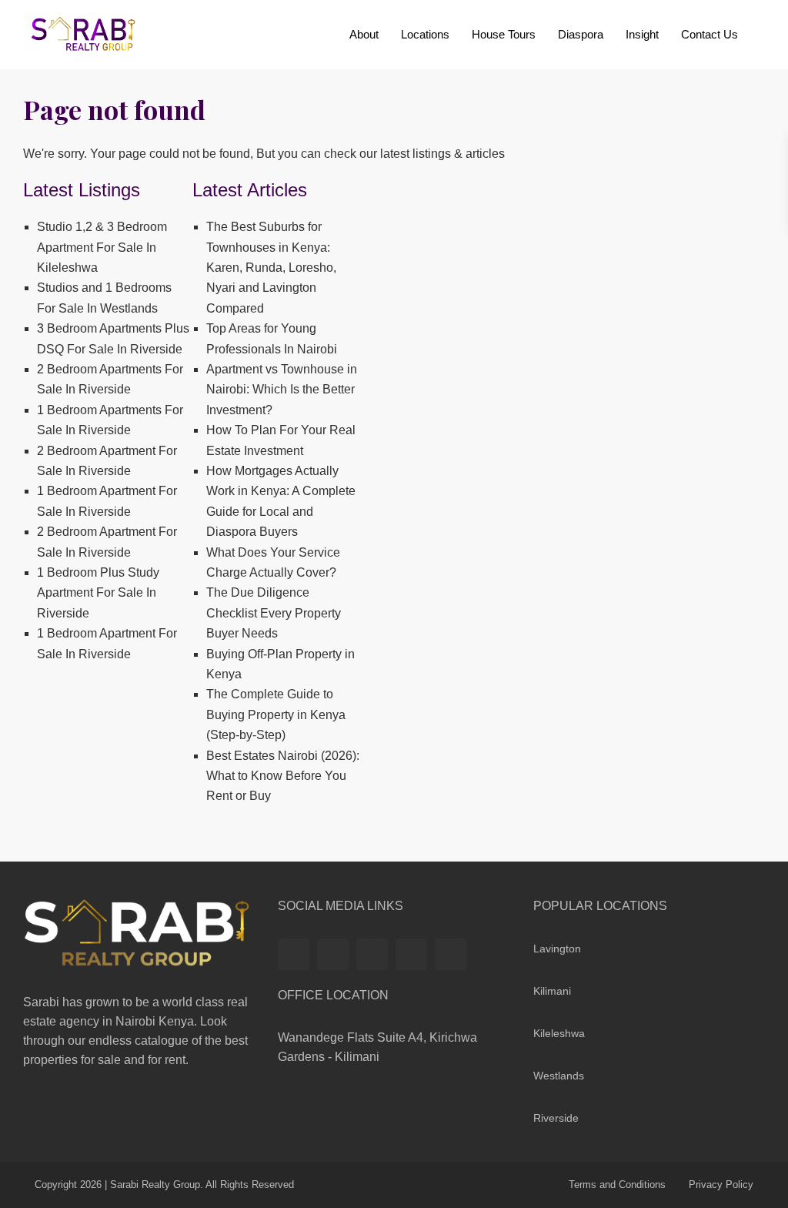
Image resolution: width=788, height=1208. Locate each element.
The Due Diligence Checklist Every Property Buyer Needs (273, 613)
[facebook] (293, 954)
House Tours (504, 34)
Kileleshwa (559, 1033)
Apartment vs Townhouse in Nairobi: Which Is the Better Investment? (281, 390)
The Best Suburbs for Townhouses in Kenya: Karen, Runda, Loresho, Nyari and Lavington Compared (271, 267)
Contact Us (709, 34)
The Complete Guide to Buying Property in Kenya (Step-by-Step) (276, 714)
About (364, 34)
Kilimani (552, 991)
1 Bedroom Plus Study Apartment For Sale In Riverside (98, 593)
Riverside (556, 1118)
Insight (642, 34)
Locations (425, 34)
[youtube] (411, 954)
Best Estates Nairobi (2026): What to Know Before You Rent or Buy (282, 776)
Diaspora (580, 34)
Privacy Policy (721, 1184)
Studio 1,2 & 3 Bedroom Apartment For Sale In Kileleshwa (102, 247)
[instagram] (450, 954)
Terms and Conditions (617, 1184)
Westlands (558, 1075)
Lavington (557, 948)
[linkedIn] (372, 954)
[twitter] (333, 954)
